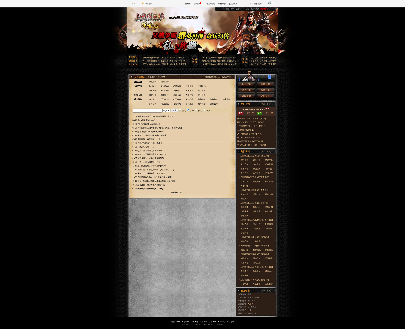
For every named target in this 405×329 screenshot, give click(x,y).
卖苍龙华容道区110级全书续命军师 (152, 116)
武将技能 (244, 194)
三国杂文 (263, 61)
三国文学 (272, 61)
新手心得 (257, 173)
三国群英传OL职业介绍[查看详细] (254, 177)
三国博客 (272, 57)
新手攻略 (147, 64)
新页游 (197, 3)
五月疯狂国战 (243, 130)
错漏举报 (227, 77)
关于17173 (175, 321)
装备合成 (173, 57)
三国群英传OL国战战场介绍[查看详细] (256, 220)
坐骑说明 (269, 207)
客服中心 (221, 321)
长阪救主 (269, 258)
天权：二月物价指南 (146, 135)
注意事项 (269, 224)
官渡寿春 (244, 233)
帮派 (247, 9)
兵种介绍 (244, 241)
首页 (228, 9)
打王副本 (156, 57)
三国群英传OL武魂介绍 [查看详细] (254, 245)
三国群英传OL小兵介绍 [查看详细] (254, 237)
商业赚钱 (161, 77)
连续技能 (244, 198)
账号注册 (257, 160)
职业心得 (152, 95)
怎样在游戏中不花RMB (147, 132)
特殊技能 (269, 194)
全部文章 (214, 104)
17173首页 (130, 3)
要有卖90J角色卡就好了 (247, 141)
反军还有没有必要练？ (246, 134)
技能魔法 (224, 57)
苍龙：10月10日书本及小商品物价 (151, 181)
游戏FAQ (269, 173)
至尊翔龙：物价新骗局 (146, 185)
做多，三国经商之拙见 (146, 151)
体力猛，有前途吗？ (245, 137)
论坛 (252, 9)
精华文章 (173, 64)
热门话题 (254, 57)
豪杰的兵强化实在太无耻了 (254, 109)
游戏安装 (244, 164)
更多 (268, 104)
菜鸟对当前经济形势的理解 (148, 166)
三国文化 (202, 86)
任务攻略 (177, 104)
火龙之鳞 (257, 263)
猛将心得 (156, 61)
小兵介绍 (224, 61)
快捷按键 (257, 169)
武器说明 (244, 207)
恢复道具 (257, 211)
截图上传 (218, 77)
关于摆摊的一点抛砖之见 (147, 158)
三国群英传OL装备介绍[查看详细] (254, 203)
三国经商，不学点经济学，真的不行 (152, 170)
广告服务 (194, 321)
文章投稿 (209, 77)
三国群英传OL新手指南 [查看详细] (254, 156)
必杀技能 (257, 194)
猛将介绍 (244, 181)
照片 (242, 9)
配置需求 (244, 160)
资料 (233, 9)
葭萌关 (269, 228)
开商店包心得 (143, 147)
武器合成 (244, 271)
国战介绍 (215, 61)
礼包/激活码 (210, 3)
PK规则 (244, 284)
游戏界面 (269, 164)
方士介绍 (244, 186)
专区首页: (139, 77)
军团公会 (164, 64)
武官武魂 (269, 250)
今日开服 (222, 3)
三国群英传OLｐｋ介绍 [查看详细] (254, 280)
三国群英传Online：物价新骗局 (150, 177)
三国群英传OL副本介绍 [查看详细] (254, 254)
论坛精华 (263, 57)
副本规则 (244, 258)
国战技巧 (257, 224)
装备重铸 (244, 275)
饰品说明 (244, 211)
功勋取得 (257, 284)
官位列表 (269, 284)
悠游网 (250, 304)
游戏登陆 (257, 164)
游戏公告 (165, 82)
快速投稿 (264, 9)
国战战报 (147, 57)
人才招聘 (185, 321)
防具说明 (257, 207)
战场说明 (244, 228)
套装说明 (244, 216)
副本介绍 (215, 64)
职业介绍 (215, 57)
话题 (257, 9)
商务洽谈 (203, 321)
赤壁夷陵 (257, 228)
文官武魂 (257, 250)
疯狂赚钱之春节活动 (146, 139)
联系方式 (212, 321)
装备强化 (224, 64)
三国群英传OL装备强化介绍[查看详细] (256, 267)
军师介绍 (269, 181)
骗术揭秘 (152, 90)
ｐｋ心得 (156, 64)
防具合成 (257, 271)
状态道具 (269, 211)
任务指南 (206, 64)
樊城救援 (257, 258)
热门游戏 (258, 3)
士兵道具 (257, 241)
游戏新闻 (152, 82)
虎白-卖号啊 (142, 120)
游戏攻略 (151, 77)
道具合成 (269, 271)
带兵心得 (164, 57)
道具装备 (233, 57)
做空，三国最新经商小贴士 (148, 154)
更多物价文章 (176, 192)
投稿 (263, 104)
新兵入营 (244, 173)
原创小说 (263, 64)
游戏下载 (269, 160)
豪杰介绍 (257, 181)
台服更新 (182, 64)
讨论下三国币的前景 (146, 162)
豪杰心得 (164, 61)
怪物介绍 (206, 61)
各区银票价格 (143, 124)
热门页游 (233, 3)
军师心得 (173, 61)
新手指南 (206, 57)
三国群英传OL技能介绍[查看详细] (254, 190)
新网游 (188, 3)
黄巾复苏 (244, 263)
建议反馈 (272, 64)
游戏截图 (254, 64)
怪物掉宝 (182, 57)
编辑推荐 (152, 99)
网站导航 (148, 3)
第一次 (269, 169)
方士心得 (182, 61)
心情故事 (254, 61)
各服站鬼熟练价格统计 (146, 143)
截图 (238, 9)
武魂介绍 (233, 61)
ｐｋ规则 (233, 64)
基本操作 (244, 169)
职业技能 (147, 61)
